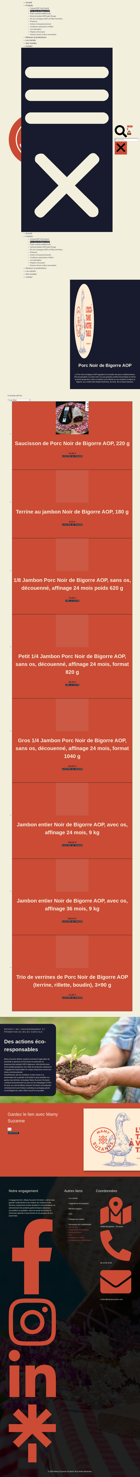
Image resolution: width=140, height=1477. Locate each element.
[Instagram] (32, 1348)
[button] (67, 140)
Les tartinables (35, 29)
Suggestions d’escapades (79, 1203)
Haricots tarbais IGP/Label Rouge (43, 16)
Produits (29, 5)
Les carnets (31, 40)
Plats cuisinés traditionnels (40, 13)
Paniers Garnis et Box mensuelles (43, 34)
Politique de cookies (76, 1219)
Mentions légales (75, 1209)
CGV (70, 1214)
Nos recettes (31, 43)
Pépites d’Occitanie (37, 32)
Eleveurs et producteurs (36, 37)
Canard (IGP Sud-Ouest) (39, 8)
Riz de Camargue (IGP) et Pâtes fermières (46, 19)
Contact (29, 46)
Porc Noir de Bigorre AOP (40, 11)
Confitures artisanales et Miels (41, 27)
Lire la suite (72, 601)
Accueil (29, 2)
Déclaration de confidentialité (80, 1224)
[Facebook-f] (32, 1294)
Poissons (33, 21)
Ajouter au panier (72, 456)
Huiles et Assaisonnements (40, 24)
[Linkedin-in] (32, 1403)
